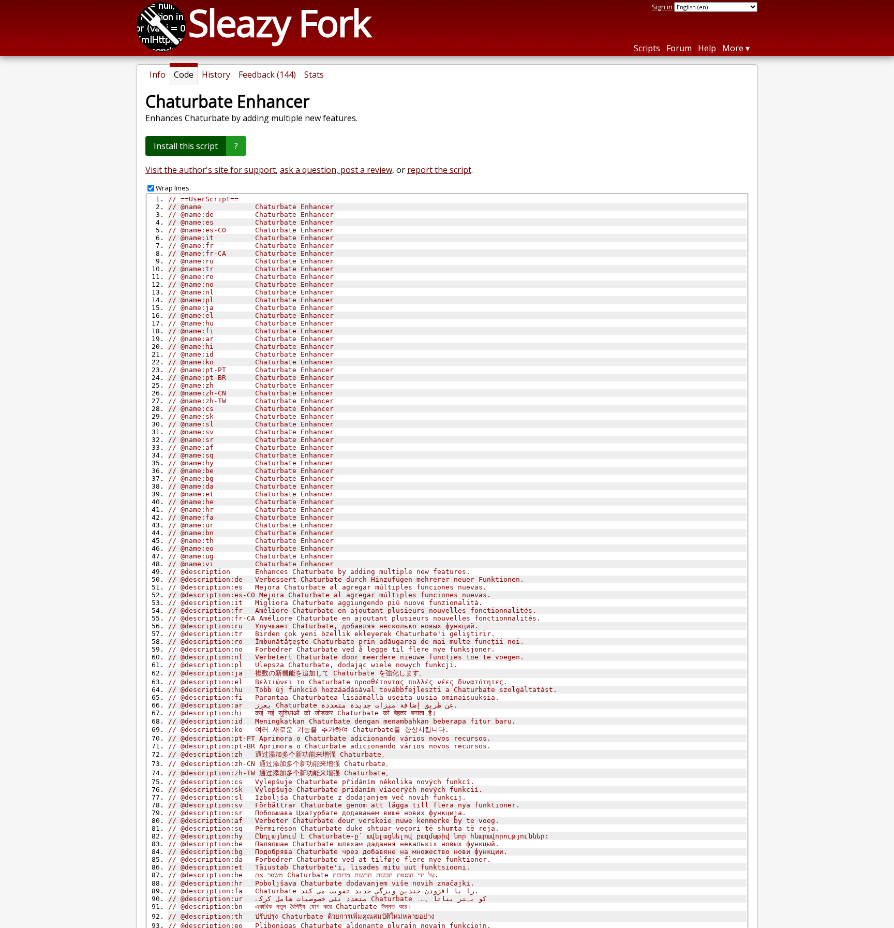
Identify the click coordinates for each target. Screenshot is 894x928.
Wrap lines (172, 188)
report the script (439, 169)
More (732, 48)
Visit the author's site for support (210, 169)
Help (707, 48)
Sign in (662, 6)
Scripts (647, 48)
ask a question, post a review (336, 169)
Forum (679, 48)
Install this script (186, 146)
